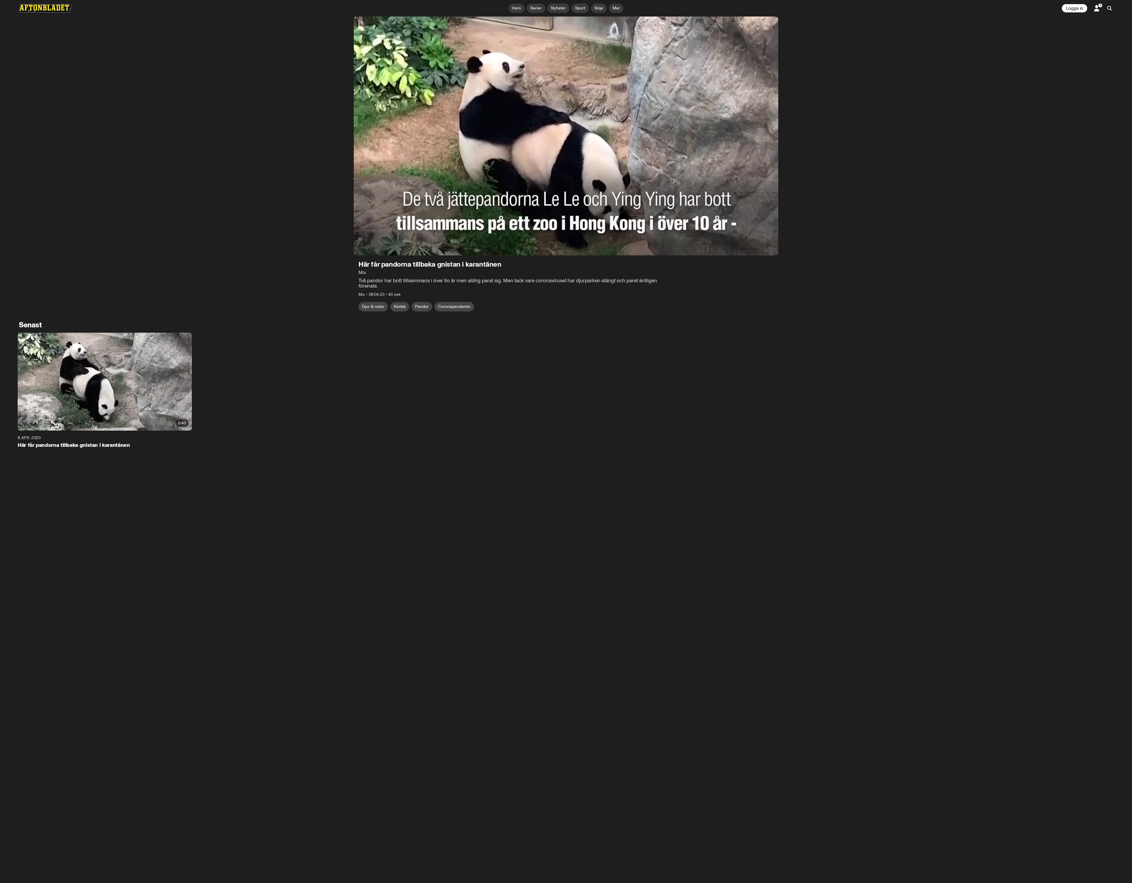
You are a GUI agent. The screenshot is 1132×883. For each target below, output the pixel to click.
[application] (566, 136)
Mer (616, 8)
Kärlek (400, 306)
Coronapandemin (454, 306)
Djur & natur (373, 306)
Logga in (1074, 8)
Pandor (422, 306)
